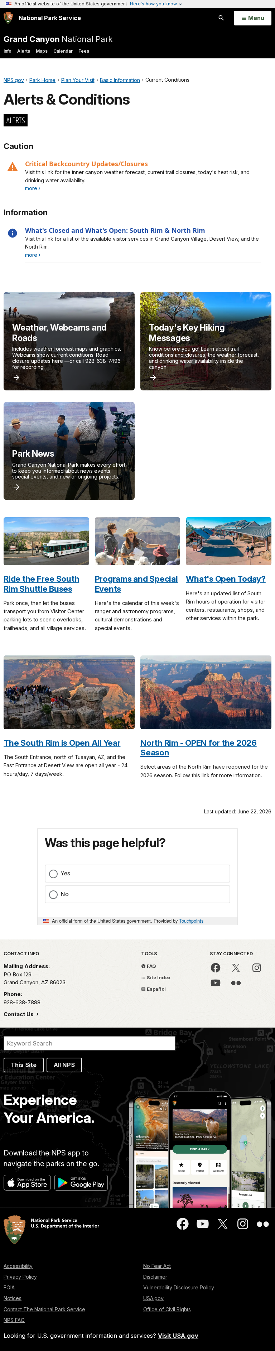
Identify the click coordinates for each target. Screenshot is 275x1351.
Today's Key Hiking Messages (187, 332)
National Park (58, 39)
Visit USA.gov (178, 1335)
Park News (33, 453)
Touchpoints (191, 920)
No (65, 894)
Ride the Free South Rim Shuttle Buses (41, 583)
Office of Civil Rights (167, 1309)
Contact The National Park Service (44, 1309)
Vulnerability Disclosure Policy (178, 1287)
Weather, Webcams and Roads (59, 332)
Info (7, 51)
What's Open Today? (226, 578)
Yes (65, 873)
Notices (12, 1298)
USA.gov (153, 1298)
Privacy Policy (20, 1277)
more (31, 188)
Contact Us (19, 1014)
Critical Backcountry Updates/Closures (86, 163)
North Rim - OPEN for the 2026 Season (198, 747)
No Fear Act (157, 1266)
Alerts (23, 51)
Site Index (158, 977)
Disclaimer (155, 1277)
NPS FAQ (14, 1320)
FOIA (9, 1287)
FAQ (151, 966)
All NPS (64, 1064)
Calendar (63, 51)
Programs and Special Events (136, 583)
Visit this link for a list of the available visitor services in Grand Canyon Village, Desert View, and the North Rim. (142, 243)
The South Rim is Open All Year (62, 742)
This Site (24, 1064)
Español (156, 989)
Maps (42, 51)
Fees (83, 51)
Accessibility (18, 1266)
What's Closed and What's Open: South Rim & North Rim (115, 230)
